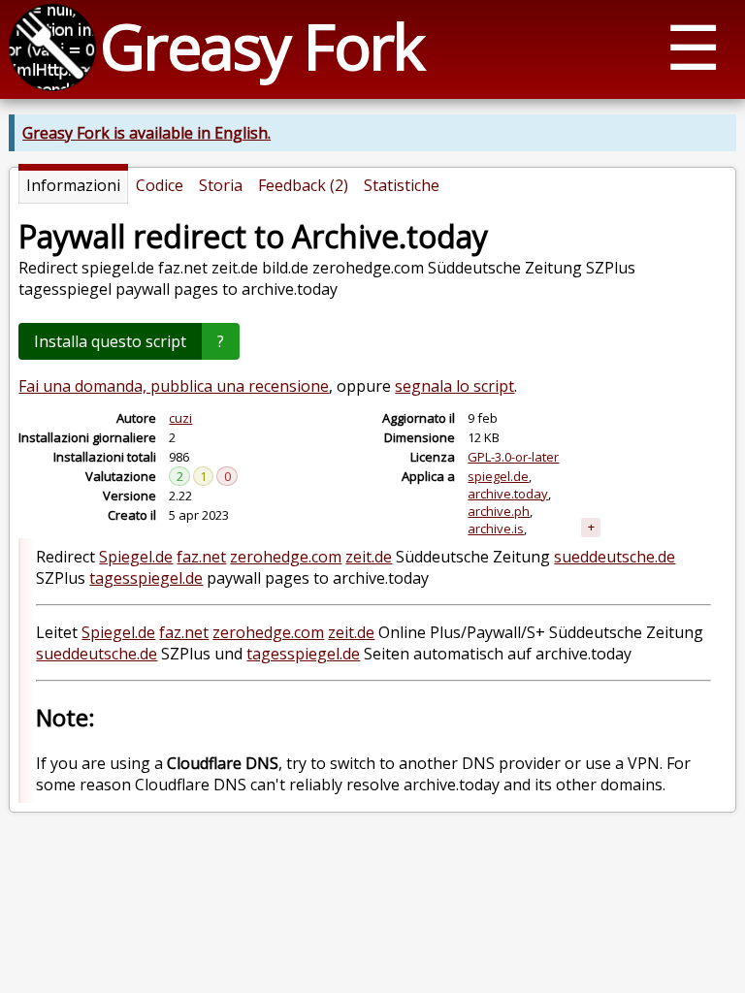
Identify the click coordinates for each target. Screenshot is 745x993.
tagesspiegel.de (146, 578)
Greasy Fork (261, 46)
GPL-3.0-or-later (513, 456)
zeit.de (368, 556)
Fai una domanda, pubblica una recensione (173, 386)
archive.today (508, 493)
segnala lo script (454, 386)
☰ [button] (693, 46)
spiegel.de (498, 476)
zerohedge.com (285, 556)
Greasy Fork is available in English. (146, 133)
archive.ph (499, 511)
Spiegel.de (136, 556)
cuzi (180, 418)
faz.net (201, 556)
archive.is (496, 528)
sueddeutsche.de (614, 556)
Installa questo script (110, 341)
